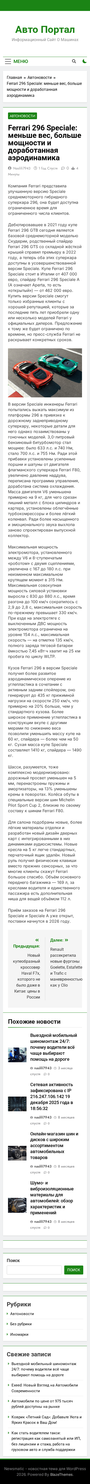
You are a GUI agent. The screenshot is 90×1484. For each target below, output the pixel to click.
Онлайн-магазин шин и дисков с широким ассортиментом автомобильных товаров (54, 1145)
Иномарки (19, 1334)
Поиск (13, 1260)
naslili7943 (21, 168)
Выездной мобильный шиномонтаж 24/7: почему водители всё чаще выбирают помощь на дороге (53, 1047)
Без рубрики (21, 1324)
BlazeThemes (61, 1474)
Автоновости (22, 115)
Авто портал (45, 29)
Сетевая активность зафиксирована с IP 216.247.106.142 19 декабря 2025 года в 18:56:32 (51, 1096)
